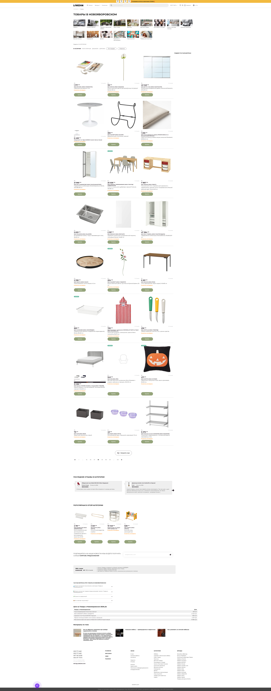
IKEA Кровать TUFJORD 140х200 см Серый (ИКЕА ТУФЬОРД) (89, 385)
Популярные (86, 48)
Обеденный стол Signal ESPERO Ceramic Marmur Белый (88, 139)
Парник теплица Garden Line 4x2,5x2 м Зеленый (88, 617)
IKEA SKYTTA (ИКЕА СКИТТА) (95, 528)
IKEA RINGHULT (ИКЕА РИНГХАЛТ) (116, 234)
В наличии (104, 5)
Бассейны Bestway (182, 654)
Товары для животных (160, 675)
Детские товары (158, 660)
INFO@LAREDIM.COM (79, 663)
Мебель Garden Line (182, 665)
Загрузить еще (125, 453)
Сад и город (157, 657)
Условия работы (135, 655)
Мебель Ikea (180, 669)
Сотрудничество (135, 669)
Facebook (108, 650)
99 (102, 459)
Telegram (108, 659)
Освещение (157, 669)
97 (94, 459)
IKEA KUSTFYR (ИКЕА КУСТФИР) (149, 379)
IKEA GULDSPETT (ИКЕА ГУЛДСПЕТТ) (117, 282)
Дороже (102, 48)
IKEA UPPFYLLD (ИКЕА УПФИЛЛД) (149, 330)
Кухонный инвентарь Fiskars (185, 657)
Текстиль (156, 659)
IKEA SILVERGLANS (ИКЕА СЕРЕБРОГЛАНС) (80, 528)
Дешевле (95, 48)
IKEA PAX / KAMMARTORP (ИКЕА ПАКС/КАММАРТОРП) (87, 184)
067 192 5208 (77, 655)
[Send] (170, 554)
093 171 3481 (173, 5)
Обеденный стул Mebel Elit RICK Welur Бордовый (95, 483)
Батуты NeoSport (181, 655)
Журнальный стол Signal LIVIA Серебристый (114, 528)
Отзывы (133, 661)
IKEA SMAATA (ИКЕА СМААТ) (81, 282)
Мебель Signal (181, 677)
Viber (106, 656)
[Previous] (75, 459)
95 (86, 459)
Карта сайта (134, 666)
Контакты (133, 657)
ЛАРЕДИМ (75, 9)
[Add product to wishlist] (104, 54)
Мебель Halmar (181, 667)
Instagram (108, 653)
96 (90, 459)
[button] (173, 490)
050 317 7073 (77, 657)
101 (110, 459)
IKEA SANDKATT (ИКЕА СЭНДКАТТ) (84, 613)
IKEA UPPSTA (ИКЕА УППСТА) (129, 528)
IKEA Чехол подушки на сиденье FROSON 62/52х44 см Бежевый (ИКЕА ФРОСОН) (154, 135)
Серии (155, 677)
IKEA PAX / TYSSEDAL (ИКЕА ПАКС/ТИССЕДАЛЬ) (153, 234)
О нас (132, 654)
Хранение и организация (161, 672)
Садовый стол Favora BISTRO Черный (85, 615)
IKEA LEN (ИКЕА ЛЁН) (113, 379)
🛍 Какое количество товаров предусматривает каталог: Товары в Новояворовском (90, 592)
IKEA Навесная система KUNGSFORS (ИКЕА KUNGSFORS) (155, 433)
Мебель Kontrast (181, 672)
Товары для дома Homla (183, 679)
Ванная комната (158, 667)
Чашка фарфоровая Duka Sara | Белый (85, 611)
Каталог (91, 5)
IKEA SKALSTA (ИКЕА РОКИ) (148, 282)
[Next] (121, 459)
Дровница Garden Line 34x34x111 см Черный (143, 483)
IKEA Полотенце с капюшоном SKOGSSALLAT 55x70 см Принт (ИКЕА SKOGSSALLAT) (123, 330)
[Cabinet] (183, 5)
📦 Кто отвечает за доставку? (80, 600)
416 (118, 459)
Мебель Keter (180, 670)
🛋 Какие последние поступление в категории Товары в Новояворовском (88, 586)
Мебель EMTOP (181, 662)
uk (195, 5)
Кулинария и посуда (159, 662)
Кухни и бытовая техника (161, 664)
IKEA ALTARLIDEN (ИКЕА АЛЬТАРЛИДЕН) (84, 330)
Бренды (97, 5)
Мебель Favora (181, 664)
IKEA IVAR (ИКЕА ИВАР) (80, 433)
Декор (155, 670)
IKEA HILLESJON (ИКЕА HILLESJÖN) (83, 234)
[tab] (92, 586)
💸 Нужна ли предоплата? (80, 596)
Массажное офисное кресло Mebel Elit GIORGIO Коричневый (92, 619)
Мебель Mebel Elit (182, 674)
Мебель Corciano (181, 660)
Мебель (156, 654)
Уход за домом (158, 674)
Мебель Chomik (181, 659)
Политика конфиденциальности (139, 668)
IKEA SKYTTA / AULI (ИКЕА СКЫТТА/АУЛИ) (151, 86)
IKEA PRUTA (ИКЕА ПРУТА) (114, 433)
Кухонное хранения (159, 665)
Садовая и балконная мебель (162, 655)
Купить (80, 94)
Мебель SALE (180, 675)
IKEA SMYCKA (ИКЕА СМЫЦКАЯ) (116, 86)
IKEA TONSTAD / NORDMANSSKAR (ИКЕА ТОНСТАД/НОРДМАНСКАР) (120, 185)
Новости (133, 660)
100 (106, 459)
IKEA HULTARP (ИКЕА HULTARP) (116, 134)
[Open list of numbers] (176, 5)
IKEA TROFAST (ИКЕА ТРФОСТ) (148, 184)
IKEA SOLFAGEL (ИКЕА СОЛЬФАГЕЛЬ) (83, 86)
